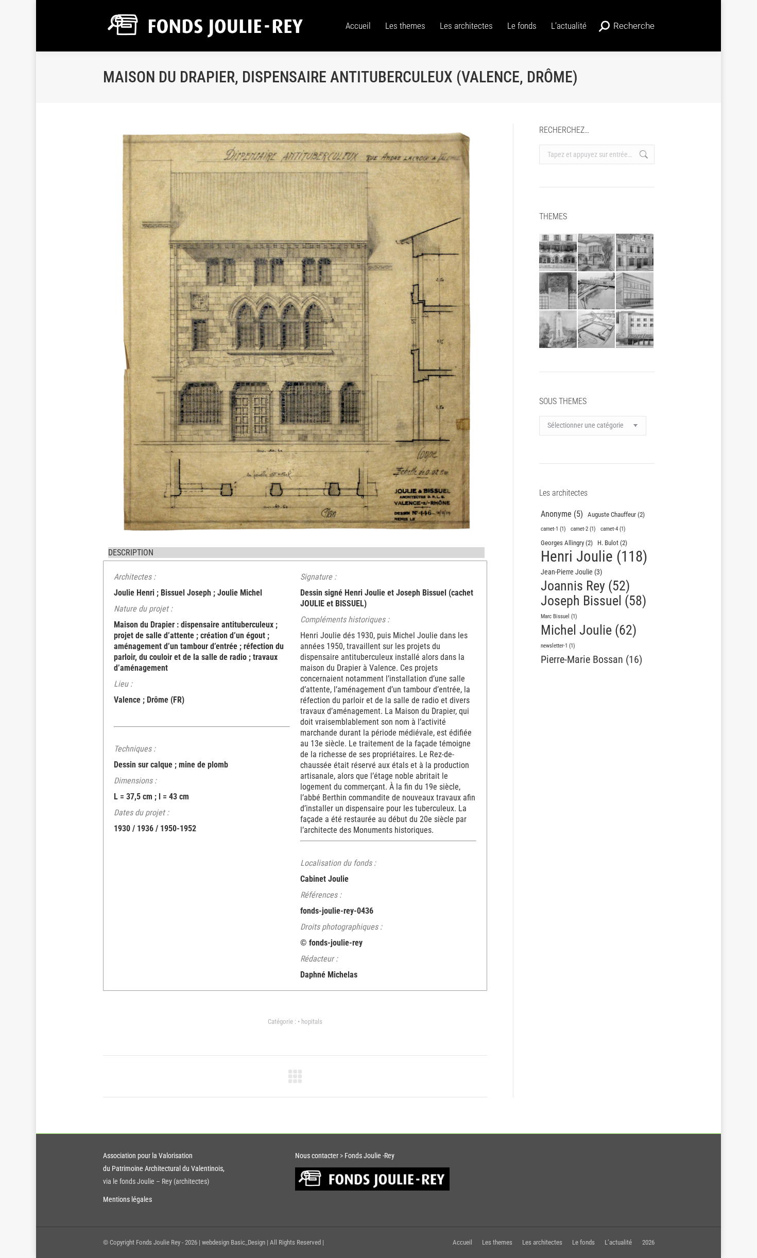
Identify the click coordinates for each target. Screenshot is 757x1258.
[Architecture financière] (635, 253)
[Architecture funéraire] (558, 291)
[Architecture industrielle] (635, 291)
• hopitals (310, 1021)
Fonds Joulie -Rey (368, 1155)
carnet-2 (583, 529)
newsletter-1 (558, 645)
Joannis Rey (585, 586)
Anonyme (562, 514)
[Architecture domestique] (596, 253)
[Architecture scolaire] (596, 329)
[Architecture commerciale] (558, 253)
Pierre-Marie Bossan (591, 659)
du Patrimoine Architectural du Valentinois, (164, 1168)
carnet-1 (553, 529)
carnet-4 (613, 529)
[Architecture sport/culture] (635, 329)
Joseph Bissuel (593, 601)
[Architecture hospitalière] (596, 291)
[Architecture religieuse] (558, 329)
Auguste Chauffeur (616, 514)
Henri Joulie (594, 556)
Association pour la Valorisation (148, 1155)
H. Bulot (612, 543)
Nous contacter (317, 1155)
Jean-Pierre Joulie (571, 572)
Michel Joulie (588, 630)
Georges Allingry (567, 543)
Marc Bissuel (559, 616)
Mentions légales (127, 1199)
